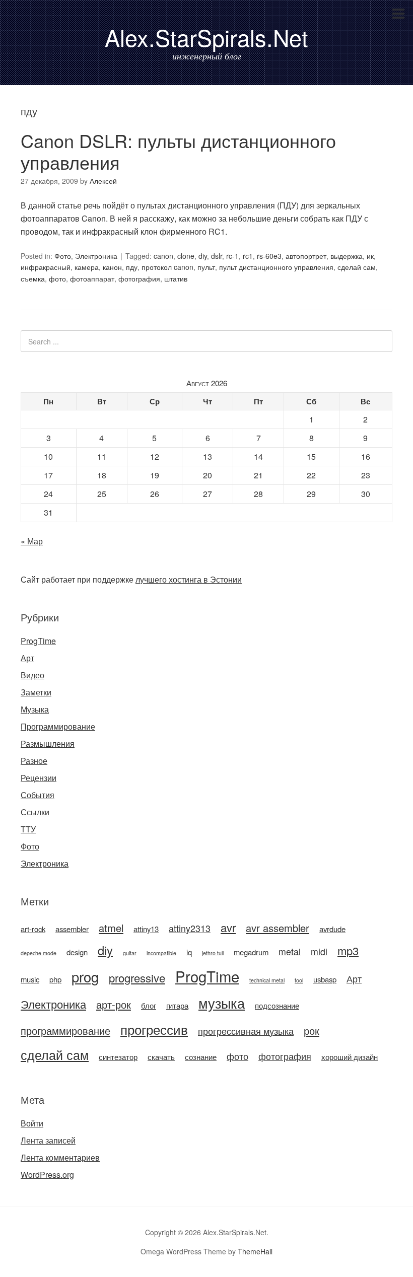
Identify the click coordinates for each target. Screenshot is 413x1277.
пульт (206, 267)
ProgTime (38, 641)
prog (85, 976)
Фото (62, 256)
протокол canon (167, 267)
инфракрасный (46, 267)
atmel (111, 927)
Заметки (36, 692)
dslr (216, 256)
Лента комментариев (60, 1157)
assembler (72, 929)
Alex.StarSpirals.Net (206, 37)
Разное (34, 760)
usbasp (324, 979)
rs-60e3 (269, 256)
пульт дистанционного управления (276, 267)
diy (202, 256)
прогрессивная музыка (246, 1031)
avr (228, 927)
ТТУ (28, 829)
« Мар (32, 541)
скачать (161, 1056)
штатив (175, 278)
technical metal (267, 980)
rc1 (248, 256)
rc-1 (232, 256)
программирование (65, 1030)
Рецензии (38, 778)
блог (148, 1005)
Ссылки (35, 812)
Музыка (35, 709)
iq (189, 952)
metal (290, 951)
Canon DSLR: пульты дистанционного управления (178, 151)
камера (87, 267)
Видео (32, 675)
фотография (139, 278)
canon (163, 256)
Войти (32, 1123)
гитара (177, 1005)
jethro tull (213, 953)
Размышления (48, 743)
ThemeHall (255, 1251)
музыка (221, 1003)
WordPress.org (47, 1174)
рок (311, 1030)
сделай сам (356, 267)
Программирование (58, 726)
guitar (129, 953)
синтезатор (118, 1056)
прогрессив (154, 1029)
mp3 (348, 950)
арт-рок (113, 1004)
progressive (137, 977)
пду (131, 267)
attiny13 (146, 929)
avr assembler (277, 927)
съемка (33, 278)
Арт (27, 658)
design (77, 952)
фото (57, 278)
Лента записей (48, 1140)
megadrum (251, 952)
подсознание (277, 1005)
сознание (201, 1056)
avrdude (332, 929)
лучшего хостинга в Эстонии (188, 579)
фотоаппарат (92, 278)
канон (112, 267)
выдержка (346, 256)
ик (370, 256)
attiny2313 (190, 928)
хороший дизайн (349, 1056)
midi (319, 951)
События (37, 795)
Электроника (96, 256)
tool (299, 980)
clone (185, 256)
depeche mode (38, 953)
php (55, 979)
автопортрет (306, 256)
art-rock (33, 929)
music (30, 979)
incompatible (161, 953)
